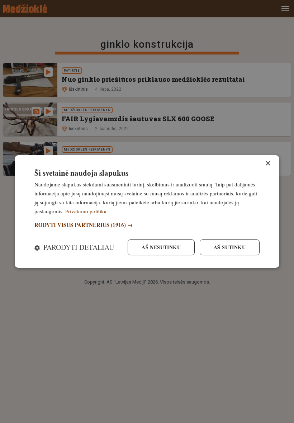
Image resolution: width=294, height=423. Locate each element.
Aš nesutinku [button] (161, 247)
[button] (147, 225)
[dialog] (147, 211)
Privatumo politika (85, 211)
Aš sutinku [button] (230, 247)
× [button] (267, 163)
